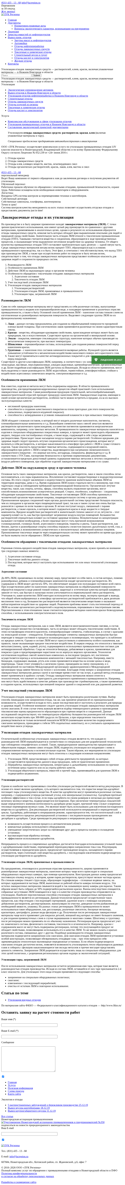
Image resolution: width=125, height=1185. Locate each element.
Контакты (13, 63)
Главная (12, 20)
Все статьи (7, 1116)
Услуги (12, 1085)
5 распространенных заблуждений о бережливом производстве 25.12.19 (48, 1105)
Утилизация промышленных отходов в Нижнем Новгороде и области (46, 124)
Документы (14, 22)
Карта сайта (14, 1094)
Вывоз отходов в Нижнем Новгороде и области (34, 92)
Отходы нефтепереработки (29, 46)
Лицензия (13, 31)
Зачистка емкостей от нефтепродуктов (29, 34)
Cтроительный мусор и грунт (30, 55)
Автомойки (20, 43)
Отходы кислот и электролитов (31, 58)
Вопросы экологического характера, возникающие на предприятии (51, 28)
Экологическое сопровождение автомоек (30, 90)
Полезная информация (20, 1088)
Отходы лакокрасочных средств (32, 49)
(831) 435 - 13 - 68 (11, 2)
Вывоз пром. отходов (19, 37)
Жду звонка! (8, 11)
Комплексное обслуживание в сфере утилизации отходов (40, 121)
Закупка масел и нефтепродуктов (32, 40)
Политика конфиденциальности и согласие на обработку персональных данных (27, 1175)
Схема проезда (16, 1091)
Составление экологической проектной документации (38, 127)
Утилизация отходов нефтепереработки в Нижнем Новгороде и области (48, 95)
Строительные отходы (20, 98)
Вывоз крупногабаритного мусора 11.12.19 (32, 1110)
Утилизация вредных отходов (24, 1000)
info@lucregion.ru (30, 2)
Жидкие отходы (23, 60)
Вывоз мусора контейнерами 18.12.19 (29, 1108)
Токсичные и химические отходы (32, 52)
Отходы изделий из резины (23, 104)
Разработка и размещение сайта (18, 1182)
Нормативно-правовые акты (30, 25)
